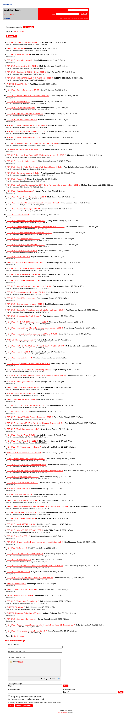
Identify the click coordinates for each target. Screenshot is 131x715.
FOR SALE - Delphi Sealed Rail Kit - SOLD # (23, 274)
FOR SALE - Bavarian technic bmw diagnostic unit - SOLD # (29, 233)
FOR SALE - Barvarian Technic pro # (20, 191)
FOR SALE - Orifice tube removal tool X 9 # (23, 90)
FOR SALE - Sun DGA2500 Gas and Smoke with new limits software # (33, 203)
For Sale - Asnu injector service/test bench (22, 149)
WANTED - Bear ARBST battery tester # (22, 399)
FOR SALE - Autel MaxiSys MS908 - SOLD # (23, 512)
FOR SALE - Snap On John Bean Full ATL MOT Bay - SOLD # (30, 578)
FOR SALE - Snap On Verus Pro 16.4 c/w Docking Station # (29, 370)
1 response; (28, 44)
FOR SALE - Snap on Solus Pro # (19, 358)
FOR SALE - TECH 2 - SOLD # (18, 352)
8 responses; (28, 603)
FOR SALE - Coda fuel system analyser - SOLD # (25, 304)
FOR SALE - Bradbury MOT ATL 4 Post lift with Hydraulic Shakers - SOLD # (35, 423)
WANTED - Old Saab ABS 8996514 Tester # (23, 387)
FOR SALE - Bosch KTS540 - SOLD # (21, 524)
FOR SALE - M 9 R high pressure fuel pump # (24, 447)
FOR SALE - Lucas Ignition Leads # (20, 382)
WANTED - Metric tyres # (16, 584)
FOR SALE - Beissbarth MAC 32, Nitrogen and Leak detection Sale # (32, 143)
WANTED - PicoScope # (16, 48)
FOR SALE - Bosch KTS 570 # (18, 488)
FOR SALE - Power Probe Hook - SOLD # (22, 441)
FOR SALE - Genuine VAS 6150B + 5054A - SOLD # (26, 72)
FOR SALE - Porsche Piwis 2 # (18, 102)
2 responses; (29, 240)
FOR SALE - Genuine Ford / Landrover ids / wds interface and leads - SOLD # (35, 310)
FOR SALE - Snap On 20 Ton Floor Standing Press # (26, 465)
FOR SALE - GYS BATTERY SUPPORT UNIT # (25, 554)
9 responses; (27, 68)
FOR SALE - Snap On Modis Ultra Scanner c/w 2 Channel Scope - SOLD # (34, 167)
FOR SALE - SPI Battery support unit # (21, 518)
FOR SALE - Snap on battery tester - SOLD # (23, 239)
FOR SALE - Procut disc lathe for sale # (21, 161)
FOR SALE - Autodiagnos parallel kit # (21, 393)
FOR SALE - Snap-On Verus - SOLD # (21, 435)
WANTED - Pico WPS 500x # (18, 84)
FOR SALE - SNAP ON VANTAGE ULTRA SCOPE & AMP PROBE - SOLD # (35, 346)
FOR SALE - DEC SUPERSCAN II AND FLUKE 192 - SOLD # (30, 78)
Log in (30, 27)
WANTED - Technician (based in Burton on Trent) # (26, 262)
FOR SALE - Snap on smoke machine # (21, 619)
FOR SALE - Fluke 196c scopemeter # (21, 298)
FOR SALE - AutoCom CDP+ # (18, 411)
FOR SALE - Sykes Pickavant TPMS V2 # (22, 483)
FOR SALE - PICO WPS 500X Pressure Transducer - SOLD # (30, 417)
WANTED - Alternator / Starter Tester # (21, 340)
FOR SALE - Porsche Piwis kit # (19, 560)
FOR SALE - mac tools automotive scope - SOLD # (26, 292)
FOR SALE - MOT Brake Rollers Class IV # (23, 280)
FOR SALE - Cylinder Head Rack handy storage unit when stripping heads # (35, 542)
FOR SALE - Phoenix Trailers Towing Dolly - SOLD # (26, 197)
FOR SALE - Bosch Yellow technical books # (23, 137)
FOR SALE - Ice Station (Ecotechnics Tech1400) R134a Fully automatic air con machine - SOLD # (43, 185)
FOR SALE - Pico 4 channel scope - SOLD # (23, 268)
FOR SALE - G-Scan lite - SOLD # (19, 494)
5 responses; (27, 187)
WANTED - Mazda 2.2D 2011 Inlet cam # (22, 589)
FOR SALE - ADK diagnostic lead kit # (21, 108)
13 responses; (28, 609)
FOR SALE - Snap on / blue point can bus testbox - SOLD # (29, 286)
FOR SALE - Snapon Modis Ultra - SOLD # (23, 477)
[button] (42, 679)
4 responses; (31, 175)
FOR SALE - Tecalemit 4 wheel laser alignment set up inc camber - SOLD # (35, 328)
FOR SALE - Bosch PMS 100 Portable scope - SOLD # (27, 322)
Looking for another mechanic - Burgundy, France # (26, 459)
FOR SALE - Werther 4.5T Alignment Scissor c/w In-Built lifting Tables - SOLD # (36, 376)
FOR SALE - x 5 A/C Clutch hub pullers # (22, 42)
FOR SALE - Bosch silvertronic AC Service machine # (27, 125)
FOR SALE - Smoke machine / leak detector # (24, 316)
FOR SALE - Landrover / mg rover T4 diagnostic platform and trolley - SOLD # (35, 227)
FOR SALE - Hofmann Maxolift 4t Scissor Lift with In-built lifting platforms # (35, 471)
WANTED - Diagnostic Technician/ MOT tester (24, 613)
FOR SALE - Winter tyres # (17, 548)
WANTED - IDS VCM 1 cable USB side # (22, 500)
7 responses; (30, 342)
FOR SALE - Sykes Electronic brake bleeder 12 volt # (27, 631)
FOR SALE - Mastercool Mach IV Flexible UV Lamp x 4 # (28, 96)
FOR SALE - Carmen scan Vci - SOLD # (22, 251)
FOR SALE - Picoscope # (16, 179)
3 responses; (28, 74)
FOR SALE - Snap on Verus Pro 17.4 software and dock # (28, 364)
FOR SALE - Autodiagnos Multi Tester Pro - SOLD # (26, 131)
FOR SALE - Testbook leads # (18, 215)
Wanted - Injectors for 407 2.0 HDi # (20, 595)
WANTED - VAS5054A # (16, 607)
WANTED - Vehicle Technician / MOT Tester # (24, 453)
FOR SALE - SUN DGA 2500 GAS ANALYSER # (25, 530)
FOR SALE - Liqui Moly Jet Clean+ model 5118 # (25, 114)
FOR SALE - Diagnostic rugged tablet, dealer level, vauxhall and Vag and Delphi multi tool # (41, 625)
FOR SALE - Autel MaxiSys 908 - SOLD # (22, 66)
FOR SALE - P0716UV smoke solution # (22, 120)
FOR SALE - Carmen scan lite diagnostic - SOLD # (26, 245)
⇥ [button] (46, 44)
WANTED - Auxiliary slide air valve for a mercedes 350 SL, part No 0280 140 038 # (37, 506)
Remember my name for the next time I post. (27, 699)
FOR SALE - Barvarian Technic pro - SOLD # (23, 209)
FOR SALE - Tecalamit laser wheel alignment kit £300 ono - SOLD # (32, 334)
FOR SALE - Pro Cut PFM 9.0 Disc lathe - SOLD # (25, 405)
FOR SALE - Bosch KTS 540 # (18, 257)
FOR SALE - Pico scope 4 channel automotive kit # (26, 221)
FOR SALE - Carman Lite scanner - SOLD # (23, 173)
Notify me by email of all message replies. (26, 697)
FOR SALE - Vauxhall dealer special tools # (23, 429)
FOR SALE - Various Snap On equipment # (23, 601)
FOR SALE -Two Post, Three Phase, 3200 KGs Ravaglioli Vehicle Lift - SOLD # (36, 155)
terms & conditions (63, 712)
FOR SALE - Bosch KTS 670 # (18, 54)
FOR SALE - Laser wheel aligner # (19, 60)
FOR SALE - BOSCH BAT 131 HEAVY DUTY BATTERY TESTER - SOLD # (35, 566)
